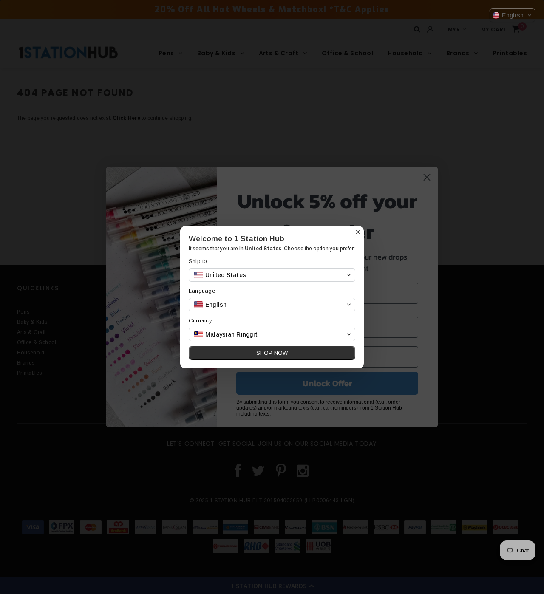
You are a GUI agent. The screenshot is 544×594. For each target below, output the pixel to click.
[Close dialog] (358, 232)
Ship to (198, 261)
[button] (512, 15)
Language (202, 291)
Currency (200, 320)
